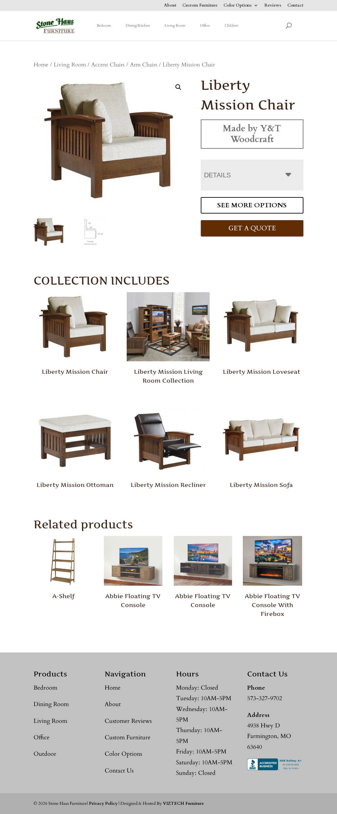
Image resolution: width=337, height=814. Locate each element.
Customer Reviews (128, 721)
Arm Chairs (143, 64)
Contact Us (119, 771)
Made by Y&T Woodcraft (252, 133)
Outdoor (45, 754)
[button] (178, 87)
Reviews (272, 5)
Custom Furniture (200, 5)
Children (231, 25)
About (170, 5)
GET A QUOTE (252, 228)
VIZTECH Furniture (183, 803)
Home (41, 64)
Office (205, 25)
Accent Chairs (108, 64)
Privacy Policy (103, 803)
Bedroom (104, 25)
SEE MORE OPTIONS (252, 205)
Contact (295, 5)
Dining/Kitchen (138, 25)
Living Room (175, 25)
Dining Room (51, 704)
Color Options (237, 5)
